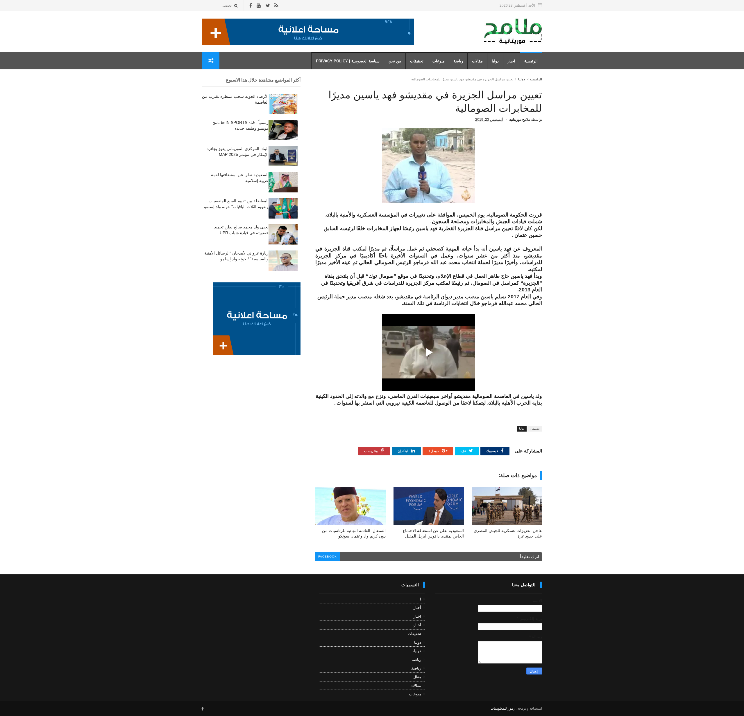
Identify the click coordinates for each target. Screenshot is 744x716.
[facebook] (250, 5)
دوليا (495, 61)
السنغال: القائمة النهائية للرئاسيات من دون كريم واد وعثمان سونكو (354, 533)
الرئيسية (531, 61)
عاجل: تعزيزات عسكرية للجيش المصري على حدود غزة (508, 533)
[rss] (276, 5)
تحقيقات (416, 61)
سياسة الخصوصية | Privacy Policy (348, 61)
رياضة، (416, 668)
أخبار (417, 607)
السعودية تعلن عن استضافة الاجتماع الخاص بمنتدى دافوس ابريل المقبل (433, 533)
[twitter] (267, 5)
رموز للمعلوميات (503, 708)
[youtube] (259, 5)
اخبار (511, 61)
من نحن (395, 61)
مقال (417, 677)
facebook (327, 556)
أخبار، (416, 625)
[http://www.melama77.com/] (308, 43)
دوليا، (417, 651)
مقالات (477, 61)
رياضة (458, 61)
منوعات (438, 61)
